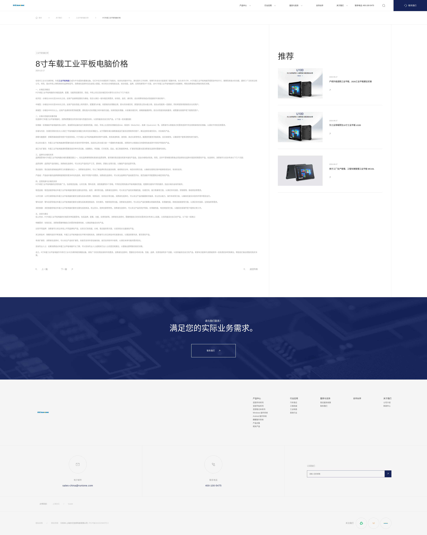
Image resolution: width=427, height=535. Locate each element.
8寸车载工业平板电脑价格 (112, 18)
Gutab (70, 504)
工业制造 (293, 409)
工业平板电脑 (64, 81)
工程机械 (293, 406)
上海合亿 (56, 504)
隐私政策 (39, 523)
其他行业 (293, 413)
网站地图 (54, 523)
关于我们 (59, 18)
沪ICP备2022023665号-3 (98, 523)
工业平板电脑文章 (82, 18)
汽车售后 (293, 402)
